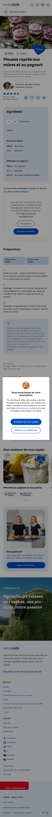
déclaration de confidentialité (28, 408)
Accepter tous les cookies (26, 422)
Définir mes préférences (26, 430)
